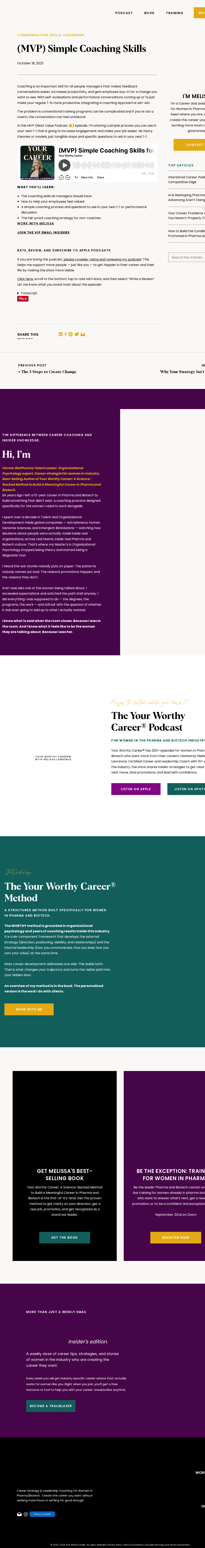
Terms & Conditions (134, 1544)
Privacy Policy (115, 1544)
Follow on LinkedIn (42, 1514)
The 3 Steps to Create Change (48, 372)
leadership (73, 35)
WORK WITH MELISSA (35, 223)
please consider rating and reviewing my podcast (102, 259)
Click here (25, 279)
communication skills (39, 35)
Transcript (29, 293)
